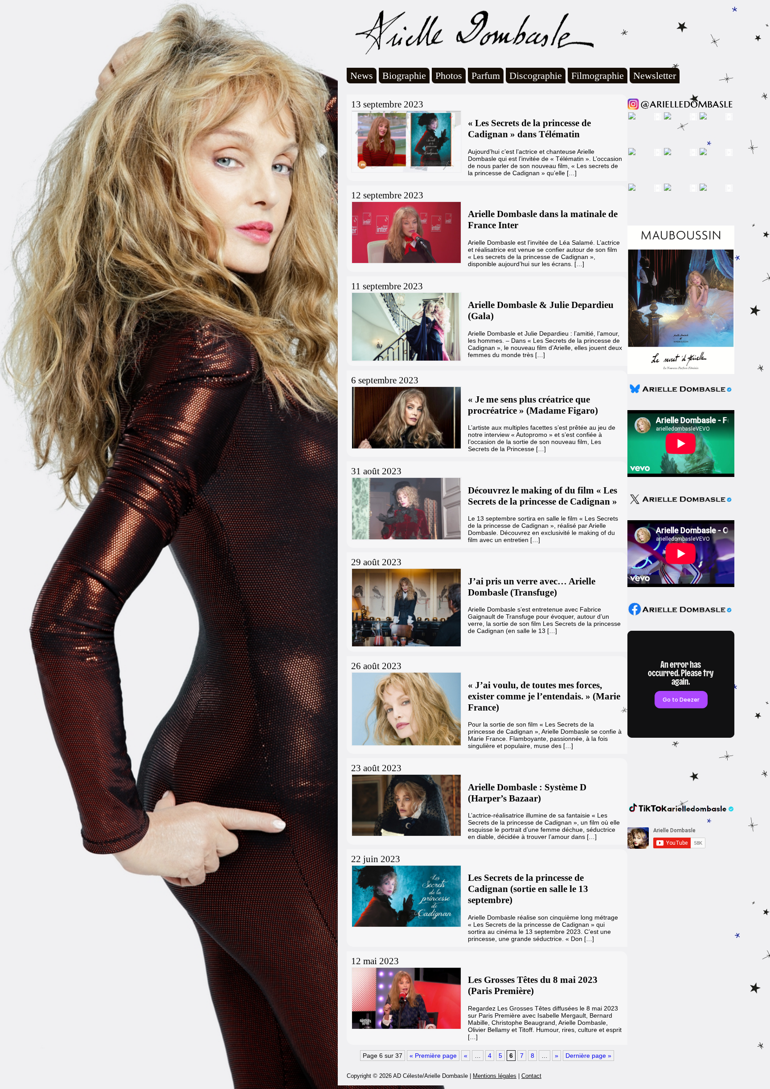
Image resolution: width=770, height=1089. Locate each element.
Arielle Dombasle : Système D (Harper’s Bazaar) (527, 793)
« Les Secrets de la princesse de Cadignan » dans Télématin (529, 129)
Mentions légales (494, 1076)
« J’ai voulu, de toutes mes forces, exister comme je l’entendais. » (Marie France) (544, 696)
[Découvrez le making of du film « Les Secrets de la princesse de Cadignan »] (405, 508)
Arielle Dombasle (470, 31)
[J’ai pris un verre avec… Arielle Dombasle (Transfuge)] (405, 607)
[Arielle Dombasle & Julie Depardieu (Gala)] (405, 327)
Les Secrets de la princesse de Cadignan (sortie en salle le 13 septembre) (528, 888)
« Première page (433, 1055)
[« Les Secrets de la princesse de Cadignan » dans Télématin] (405, 141)
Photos (448, 75)
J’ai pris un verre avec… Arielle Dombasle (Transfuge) (531, 587)
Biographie (404, 75)
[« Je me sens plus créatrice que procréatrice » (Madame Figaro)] (405, 417)
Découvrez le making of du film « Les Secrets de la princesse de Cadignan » (542, 496)
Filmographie (597, 75)
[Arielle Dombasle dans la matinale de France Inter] (405, 232)
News (361, 75)
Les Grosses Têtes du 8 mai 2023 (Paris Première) (533, 985)
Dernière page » (588, 1055)
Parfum (485, 75)
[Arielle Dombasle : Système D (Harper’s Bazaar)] (405, 805)
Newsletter (654, 75)
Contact (531, 1076)
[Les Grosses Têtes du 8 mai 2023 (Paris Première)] (405, 998)
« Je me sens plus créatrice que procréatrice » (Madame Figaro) (533, 405)
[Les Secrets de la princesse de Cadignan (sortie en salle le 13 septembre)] (405, 896)
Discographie (535, 75)
